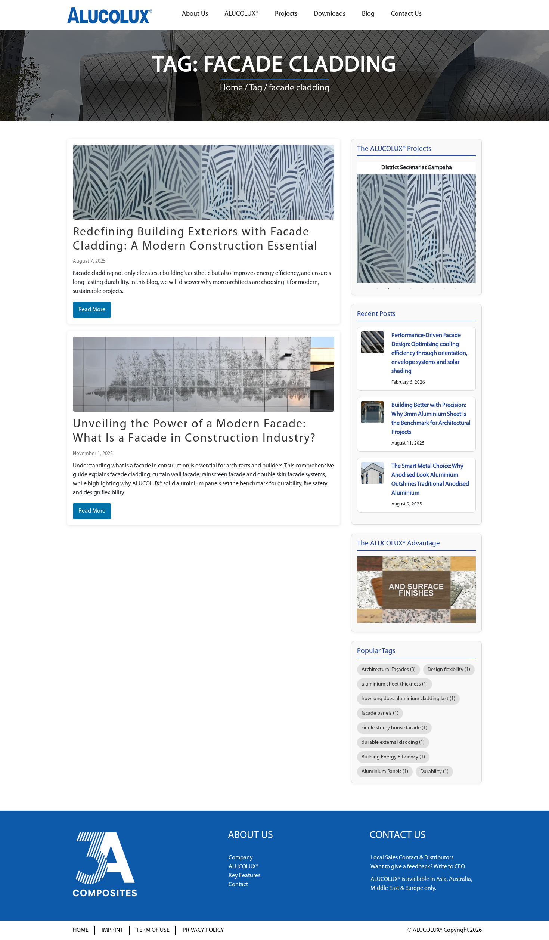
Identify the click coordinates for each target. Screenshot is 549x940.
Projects (286, 14)
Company (241, 858)
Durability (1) (434, 771)
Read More (91, 310)
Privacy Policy (203, 930)
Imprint (112, 930)
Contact (238, 885)
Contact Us (406, 14)
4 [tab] (411, 289)
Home (231, 88)
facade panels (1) (380, 713)
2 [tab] (388, 289)
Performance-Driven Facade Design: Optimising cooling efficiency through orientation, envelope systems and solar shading (429, 353)
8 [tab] (455, 289)
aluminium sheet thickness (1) (395, 684)
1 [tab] (377, 289)
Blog (368, 14)
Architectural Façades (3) (389, 669)
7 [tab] (444, 289)
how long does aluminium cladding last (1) (408, 699)
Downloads (329, 14)
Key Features (244, 876)
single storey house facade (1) (394, 728)
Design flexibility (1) (449, 669)
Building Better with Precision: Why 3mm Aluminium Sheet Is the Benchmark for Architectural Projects (431, 418)
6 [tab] (433, 289)
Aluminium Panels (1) (385, 771)
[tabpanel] (416, 222)
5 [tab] (422, 289)
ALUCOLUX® (241, 14)
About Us (195, 14)
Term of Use (153, 930)
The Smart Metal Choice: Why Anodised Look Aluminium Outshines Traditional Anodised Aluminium (430, 479)
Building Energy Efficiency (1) (393, 757)
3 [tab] (399, 289)
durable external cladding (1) (393, 742)
